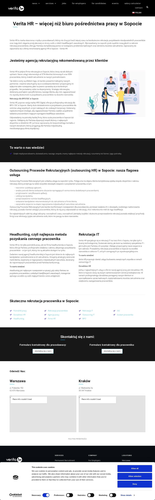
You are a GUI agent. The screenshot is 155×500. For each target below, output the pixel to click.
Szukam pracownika (125, 314)
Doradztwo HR (19, 314)
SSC (118, 310)
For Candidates (99, 3)
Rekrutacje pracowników (58, 310)
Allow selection (134, 476)
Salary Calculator (133, 3)
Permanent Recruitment (65, 460)
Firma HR (51, 318)
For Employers (79, 3)
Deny (135, 484)
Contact (139, 8)
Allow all (134, 468)
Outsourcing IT (88, 314)
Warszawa (126, 460)
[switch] (69, 495)
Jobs (64, 3)
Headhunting (18, 318)
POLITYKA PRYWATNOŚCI (77, 439)
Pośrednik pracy (20, 310)
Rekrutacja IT (87, 310)
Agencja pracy (53, 314)
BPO (84, 318)
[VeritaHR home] (14, 459)
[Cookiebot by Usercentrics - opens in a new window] (15, 495)
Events (115, 3)
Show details (126, 495)
